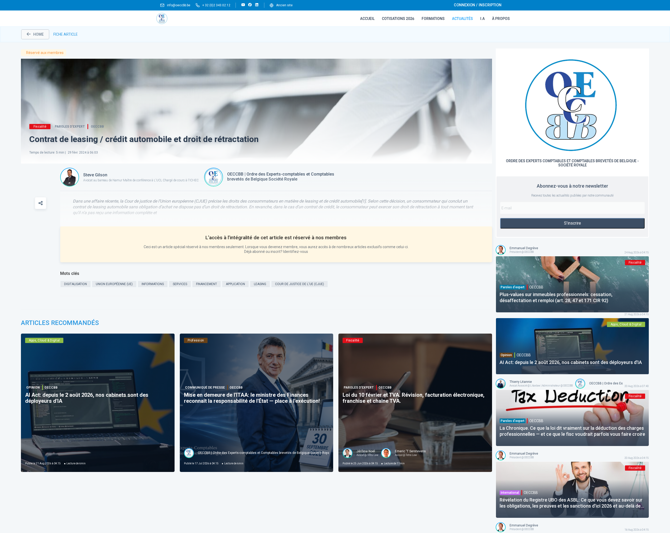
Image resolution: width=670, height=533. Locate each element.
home (38, 34)
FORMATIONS (433, 19)
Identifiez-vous (295, 251)
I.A (482, 19)
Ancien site (284, 5)
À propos (501, 19)
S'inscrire (572, 223)
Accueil (367, 19)
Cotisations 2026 (398, 19)
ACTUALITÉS (462, 19)
